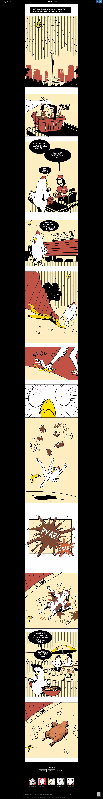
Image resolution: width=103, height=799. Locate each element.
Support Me (48, 794)
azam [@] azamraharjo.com (74, 794)
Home (24, 794)
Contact (41, 794)
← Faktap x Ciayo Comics (7, 2)
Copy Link (59, 770)
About (35, 794)
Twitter (51, 770)
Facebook (42, 770)
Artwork (29, 794)
